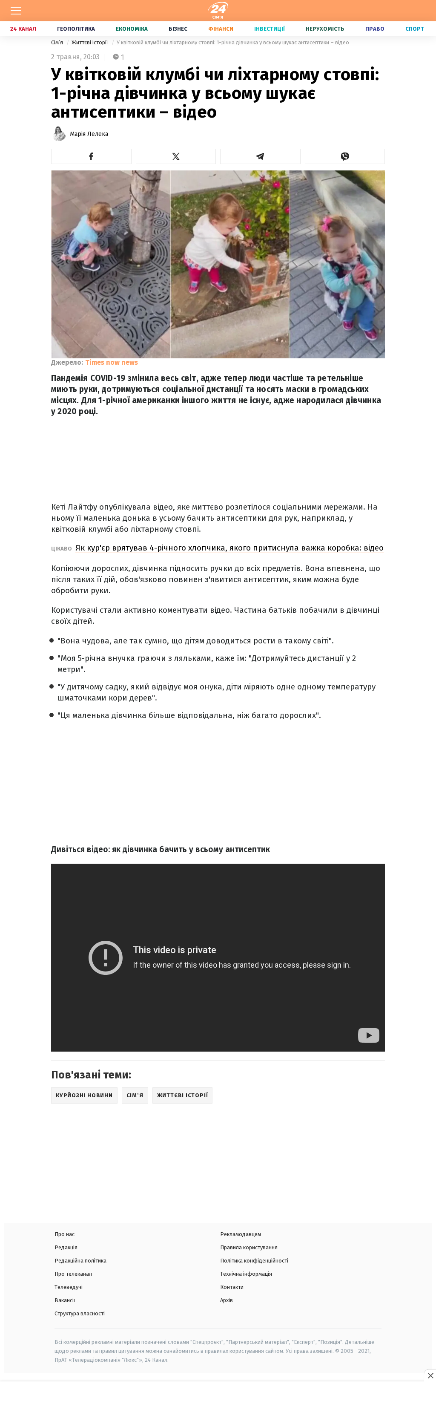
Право (374, 29)
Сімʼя (57, 42)
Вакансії (64, 1300)
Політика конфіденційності (254, 1260)
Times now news (111, 362)
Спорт (414, 29)
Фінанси (220, 29)
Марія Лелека (89, 134)
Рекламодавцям (240, 1234)
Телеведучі (68, 1287)
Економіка (132, 29)
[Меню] (16, 10)
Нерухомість (325, 29)
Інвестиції (269, 29)
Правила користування (249, 1247)
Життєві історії (90, 42)
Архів (226, 1300)
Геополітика (76, 29)
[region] (218, 1403)
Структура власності (79, 1313)
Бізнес (178, 29)
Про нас (64, 1234)
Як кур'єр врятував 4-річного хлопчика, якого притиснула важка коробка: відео (229, 548)
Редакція (65, 1247)
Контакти (232, 1287)
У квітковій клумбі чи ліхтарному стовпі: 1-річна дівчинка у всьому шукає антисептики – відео (233, 42)
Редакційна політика (80, 1260)
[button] (91, 156)
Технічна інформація (246, 1274)
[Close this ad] (430, 1375)
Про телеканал (73, 1274)
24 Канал (23, 29)
